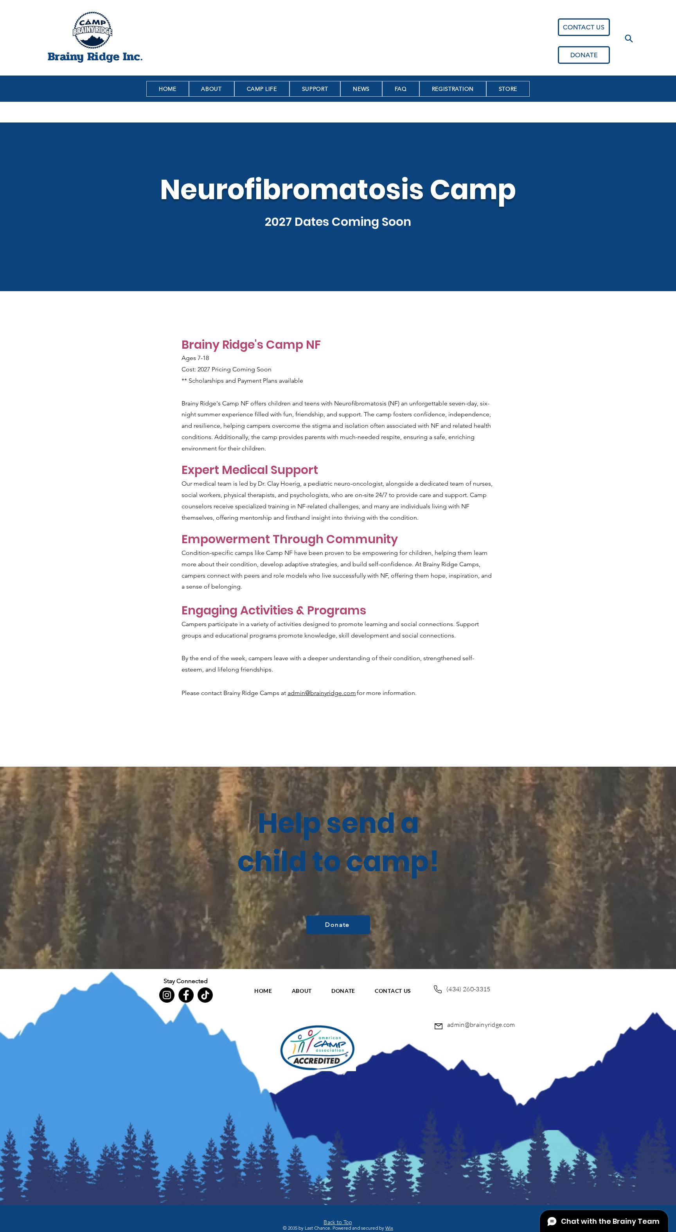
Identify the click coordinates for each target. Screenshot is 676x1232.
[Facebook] (186, 995)
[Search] (629, 38)
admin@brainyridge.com (322, 693)
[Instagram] (166, 995)
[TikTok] (205, 995)
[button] (452, 89)
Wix (389, 1228)
